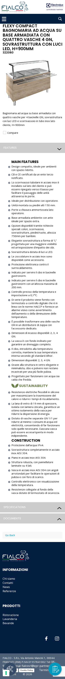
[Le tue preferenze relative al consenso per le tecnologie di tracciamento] (6, 673)
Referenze (9, 591)
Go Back (10, 535)
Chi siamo (9, 579)
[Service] (9, 669)
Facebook (46, 638)
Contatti (8, 583)
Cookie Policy (26, 670)
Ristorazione (11, 615)
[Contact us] (55, 669)
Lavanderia (10, 619)
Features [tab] (10, 148)
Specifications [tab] (14, 507)
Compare (12, 132)
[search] (60, 19)
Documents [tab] (12, 518)
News (6, 587)
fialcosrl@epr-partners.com (39, 666)
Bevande (8, 623)
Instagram (57, 638)
